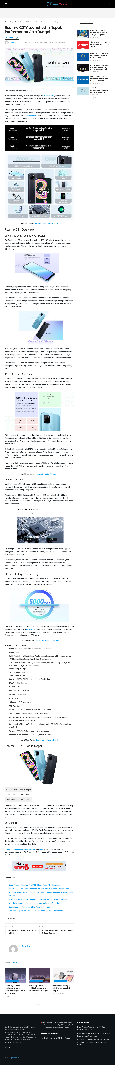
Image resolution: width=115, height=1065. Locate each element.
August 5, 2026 (96, 38)
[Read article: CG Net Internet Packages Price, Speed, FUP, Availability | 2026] (83, 91)
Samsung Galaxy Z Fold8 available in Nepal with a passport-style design (15, 989)
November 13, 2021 (28, 42)
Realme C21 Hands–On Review (46, 640)
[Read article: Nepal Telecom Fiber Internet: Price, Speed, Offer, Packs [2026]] (83, 34)
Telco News (53, 1038)
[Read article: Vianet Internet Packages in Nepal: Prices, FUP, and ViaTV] (83, 45)
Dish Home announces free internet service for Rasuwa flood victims (35, 903)
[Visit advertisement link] (39, 129)
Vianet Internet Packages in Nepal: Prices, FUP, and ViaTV (100, 44)
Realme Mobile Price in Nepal (46, 223)
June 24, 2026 (95, 72)
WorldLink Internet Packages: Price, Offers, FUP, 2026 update (99, 78)
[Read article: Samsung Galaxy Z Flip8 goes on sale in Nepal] (63, 975)
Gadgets (68, 1038)
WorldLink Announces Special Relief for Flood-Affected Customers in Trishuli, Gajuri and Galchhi (93, 1042)
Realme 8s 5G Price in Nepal (47, 740)
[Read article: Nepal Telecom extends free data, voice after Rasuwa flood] (83, 57)
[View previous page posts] (92, 97)
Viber (41, 849)
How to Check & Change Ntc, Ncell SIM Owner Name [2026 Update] (99, 67)
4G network (30, 629)
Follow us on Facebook (14, 849)
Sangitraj (14, 42)
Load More (39, 1004)
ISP (59, 1038)
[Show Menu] (6, 4)
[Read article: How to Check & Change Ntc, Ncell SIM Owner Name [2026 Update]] (83, 68)
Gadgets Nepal (14, 22)
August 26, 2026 (11, 996)
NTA (62, 1038)
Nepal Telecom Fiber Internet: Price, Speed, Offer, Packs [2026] (98, 33)
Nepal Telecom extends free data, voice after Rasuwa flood (99, 55)
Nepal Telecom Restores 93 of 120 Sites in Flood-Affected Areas (34, 885)
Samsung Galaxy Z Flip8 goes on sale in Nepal (62, 988)
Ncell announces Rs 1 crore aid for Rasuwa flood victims (30, 907)
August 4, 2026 (96, 49)
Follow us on (11, 38)
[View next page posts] (95, 97)
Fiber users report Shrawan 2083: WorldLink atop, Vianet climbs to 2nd (36, 911)
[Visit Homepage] (57, 4)
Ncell (46, 1038)
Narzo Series (31, 115)
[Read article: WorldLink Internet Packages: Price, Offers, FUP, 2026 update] (83, 80)
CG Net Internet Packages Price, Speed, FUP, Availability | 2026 (99, 90)
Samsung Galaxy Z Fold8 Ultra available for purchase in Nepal (38, 988)
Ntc (42, 1038)
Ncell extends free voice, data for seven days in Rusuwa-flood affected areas (39, 889)
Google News (29, 849)
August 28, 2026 (96, 83)
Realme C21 (49, 96)
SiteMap (8, 1047)
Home (6, 22)
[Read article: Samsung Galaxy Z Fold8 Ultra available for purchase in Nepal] (39, 975)
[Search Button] (109, 4)
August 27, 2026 (96, 60)
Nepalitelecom (14, 1058)
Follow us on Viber (50, 1022)
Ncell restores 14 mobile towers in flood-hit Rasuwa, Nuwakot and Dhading (38, 899)
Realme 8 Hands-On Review (47, 474)
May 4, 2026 (95, 95)
